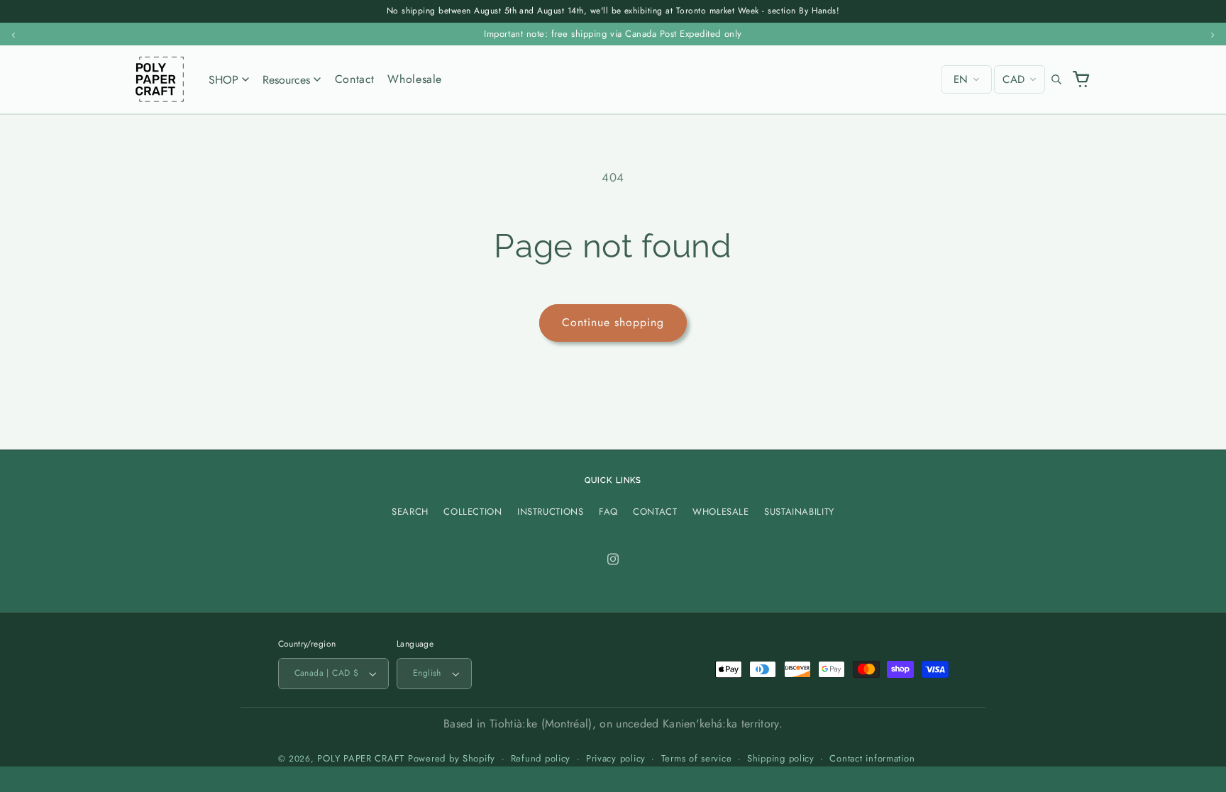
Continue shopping (613, 322)
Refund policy (541, 758)
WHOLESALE (720, 511)
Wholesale (414, 79)
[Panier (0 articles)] (1081, 79)
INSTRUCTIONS (550, 511)
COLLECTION (472, 511)
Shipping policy (780, 758)
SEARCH (410, 511)
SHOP (223, 80)
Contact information (872, 758)
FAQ (608, 511)
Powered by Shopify (451, 758)
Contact (355, 79)
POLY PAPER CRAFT (360, 758)
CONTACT (655, 511)
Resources (286, 80)
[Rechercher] (1056, 79)
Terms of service (696, 758)
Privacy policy (616, 758)
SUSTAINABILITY (799, 511)
